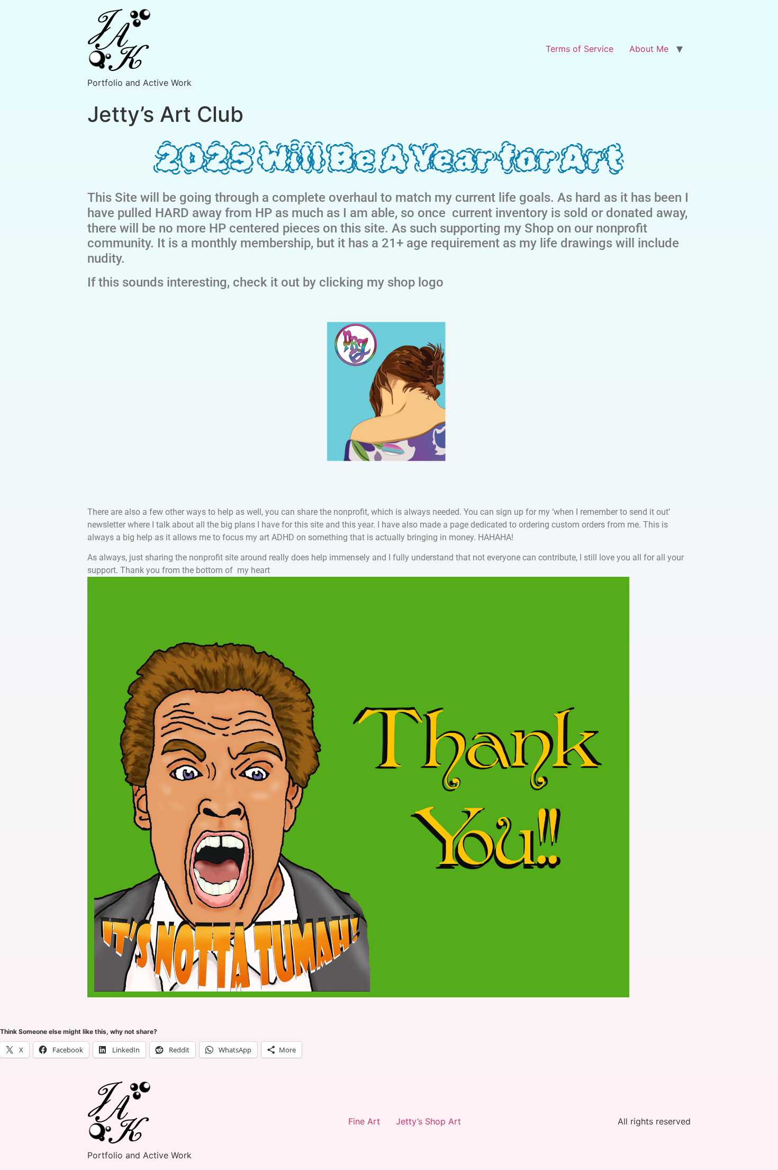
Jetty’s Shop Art (428, 1121)
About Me (648, 48)
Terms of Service (579, 48)
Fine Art (364, 1121)
